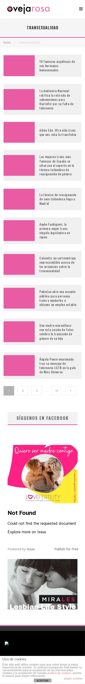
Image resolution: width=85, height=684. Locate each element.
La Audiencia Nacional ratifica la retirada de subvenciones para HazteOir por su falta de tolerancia (56, 99)
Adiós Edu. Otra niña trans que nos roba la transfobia (57, 132)
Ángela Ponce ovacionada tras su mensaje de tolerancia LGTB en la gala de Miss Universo (57, 365)
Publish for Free (66, 549)
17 (56, 390)
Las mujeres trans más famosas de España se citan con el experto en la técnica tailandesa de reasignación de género (56, 165)
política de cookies (59, 673)
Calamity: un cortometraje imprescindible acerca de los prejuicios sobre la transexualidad (57, 264)
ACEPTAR (42, 680)
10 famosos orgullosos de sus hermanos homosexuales (57, 65)
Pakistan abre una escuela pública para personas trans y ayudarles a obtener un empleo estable (57, 298)
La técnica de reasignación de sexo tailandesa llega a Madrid (57, 199)
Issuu (31, 549)
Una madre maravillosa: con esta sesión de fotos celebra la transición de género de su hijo (56, 332)
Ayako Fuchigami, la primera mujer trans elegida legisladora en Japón (54, 231)
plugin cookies (73, 678)
